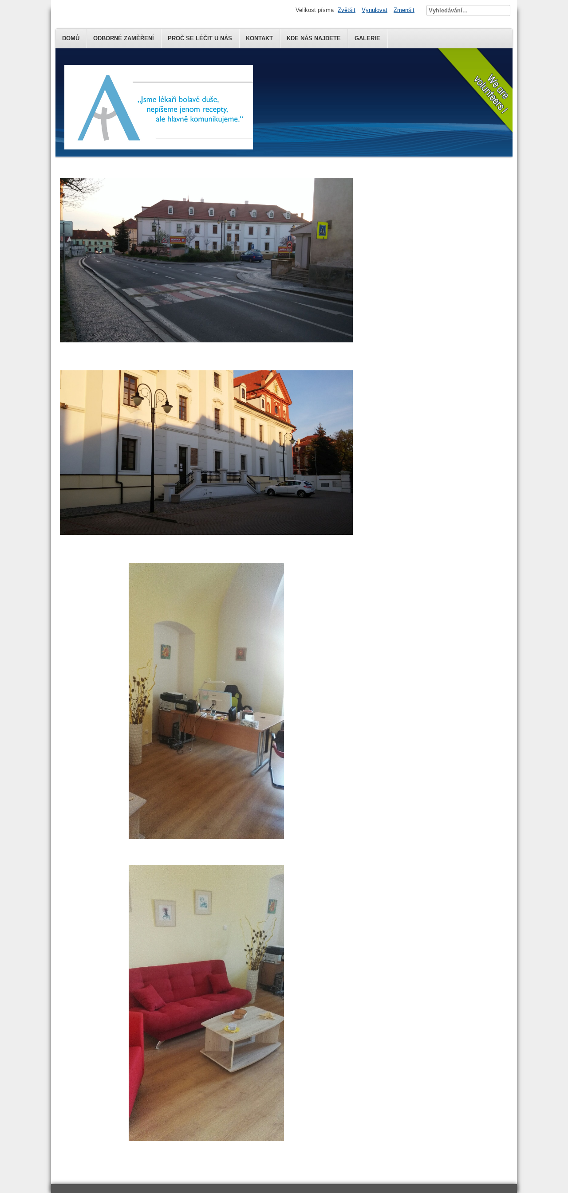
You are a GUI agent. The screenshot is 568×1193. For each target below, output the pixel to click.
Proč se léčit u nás (200, 38)
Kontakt (259, 38)
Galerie (367, 38)
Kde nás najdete (314, 38)
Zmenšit (404, 10)
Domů (70, 38)
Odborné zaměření (123, 38)
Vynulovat (374, 10)
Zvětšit (346, 10)
